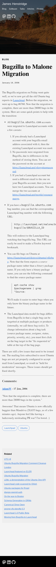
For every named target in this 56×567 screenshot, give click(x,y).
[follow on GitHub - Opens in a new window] (13, 15)
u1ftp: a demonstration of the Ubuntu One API (25, 480)
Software (13, 9)
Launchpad (19, 100)
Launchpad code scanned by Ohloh (20, 484)
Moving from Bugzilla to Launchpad (20, 517)
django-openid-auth (13, 492)
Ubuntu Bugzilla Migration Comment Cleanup (25, 463)
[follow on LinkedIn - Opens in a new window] (9, 15)
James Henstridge (14, 4)
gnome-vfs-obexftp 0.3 (14, 509)
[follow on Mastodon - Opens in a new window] (4, 15)
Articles (30, 9)
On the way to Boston (14, 496)
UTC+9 (7, 459)
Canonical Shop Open (14, 505)
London (7, 467)
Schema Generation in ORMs (17, 500)
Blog (4, 9)
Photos (40, 9)
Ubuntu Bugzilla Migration (16, 476)
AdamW (6, 389)
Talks (22, 9)
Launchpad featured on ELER (18, 471)
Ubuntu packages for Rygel (16, 488)
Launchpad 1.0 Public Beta (16, 513)
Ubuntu (23, 428)
